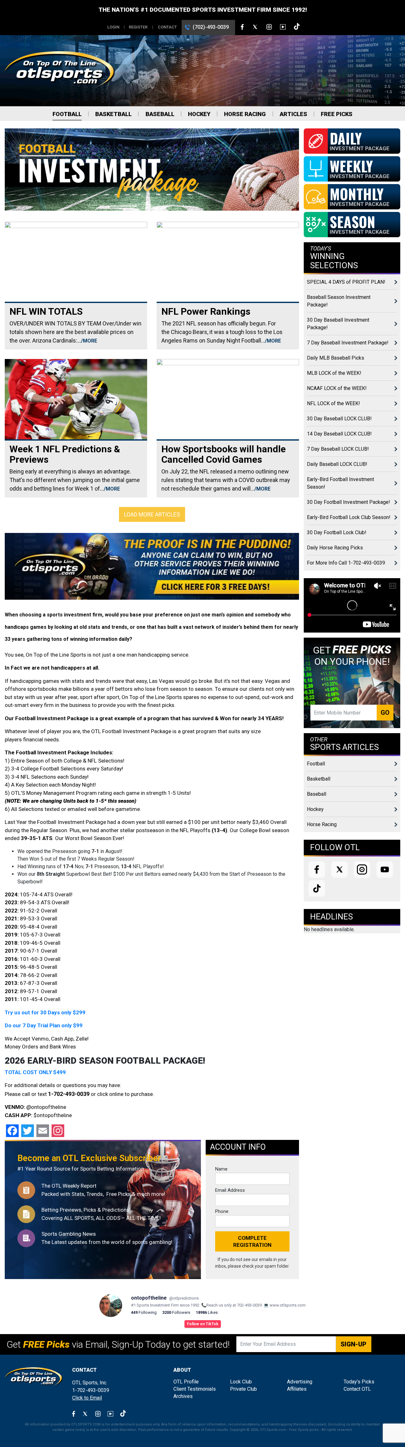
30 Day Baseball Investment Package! (338, 324)
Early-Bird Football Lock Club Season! (348, 517)
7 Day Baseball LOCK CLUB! (338, 449)
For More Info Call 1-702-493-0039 (346, 563)
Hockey (199, 114)
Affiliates (297, 1389)
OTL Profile (186, 1382)
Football (67, 114)
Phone (221, 1211)
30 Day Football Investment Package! (348, 502)
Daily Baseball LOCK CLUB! (337, 464)
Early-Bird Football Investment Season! (340, 483)
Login (113, 27)
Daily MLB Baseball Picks (335, 358)
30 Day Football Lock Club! (336, 532)
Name (221, 1169)
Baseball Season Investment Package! (339, 301)
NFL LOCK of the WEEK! (333, 403)
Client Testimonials (194, 1389)
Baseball (160, 114)
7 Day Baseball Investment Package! (348, 343)
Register (138, 27)
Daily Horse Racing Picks (335, 548)
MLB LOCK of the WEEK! (334, 373)
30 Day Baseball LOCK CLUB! (339, 419)
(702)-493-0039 (211, 27)
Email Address (230, 1190)
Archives (183, 1396)
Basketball (113, 114)
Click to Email (87, 1398)
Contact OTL (357, 1389)
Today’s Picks (359, 1382)
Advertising (299, 1382)
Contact (167, 27)
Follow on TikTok (202, 1324)
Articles (293, 114)
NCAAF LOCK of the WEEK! (337, 388)
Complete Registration (252, 1241)
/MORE (89, 341)
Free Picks (336, 114)
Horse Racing (245, 114)
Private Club (243, 1389)
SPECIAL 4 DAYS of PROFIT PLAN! (346, 282)
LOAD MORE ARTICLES (152, 514)
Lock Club (241, 1382)
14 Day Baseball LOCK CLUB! (339, 434)
